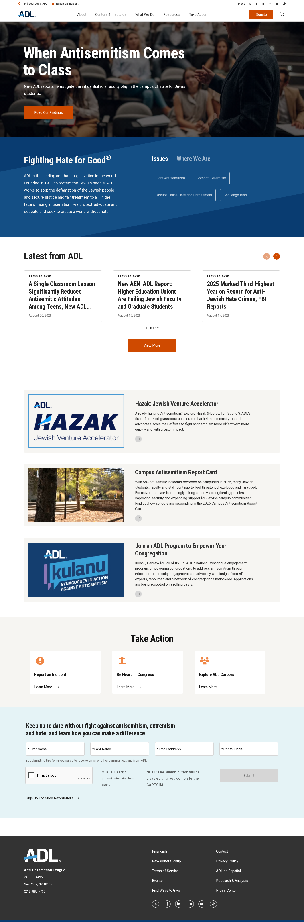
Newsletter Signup (166, 861)
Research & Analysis (232, 881)
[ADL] (27, 16)
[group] (152, 296)
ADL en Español (228, 871)
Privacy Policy (227, 861)
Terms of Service (165, 871)
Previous (266, 256)
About (81, 14)
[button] (282, 14)
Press (241, 3)
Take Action (198, 14)
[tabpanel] (216, 186)
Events (157, 881)
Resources (171, 14)
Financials (160, 851)
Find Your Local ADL (35, 3)
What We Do (144, 14)
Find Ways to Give (166, 890)
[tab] (160, 159)
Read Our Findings (48, 112)
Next (276, 256)
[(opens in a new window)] (155, 904)
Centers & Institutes (110, 14)
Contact (222, 851)
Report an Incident (67, 3)
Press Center (226, 890)
